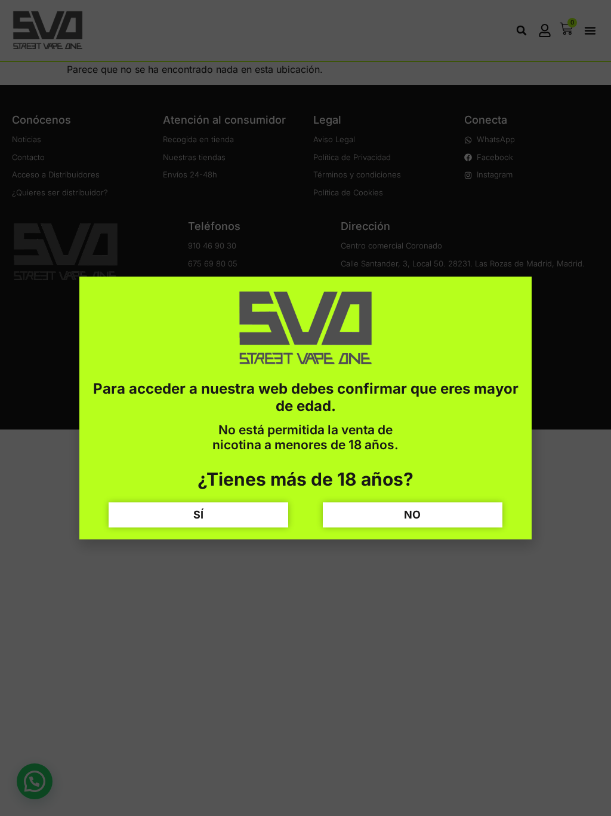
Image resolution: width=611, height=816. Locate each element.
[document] (305, 408)
